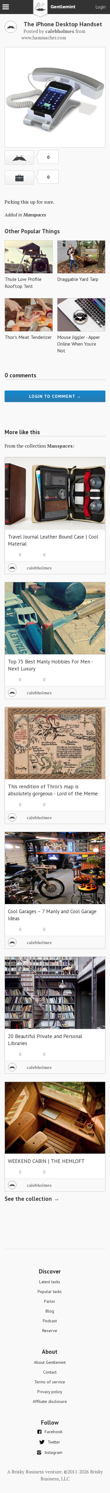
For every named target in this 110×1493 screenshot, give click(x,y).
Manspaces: (60, 446)
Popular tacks (50, 1291)
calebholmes (39, 568)
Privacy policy (49, 1391)
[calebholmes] (11, 31)
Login (101, 7)
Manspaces (34, 215)
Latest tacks (49, 1281)
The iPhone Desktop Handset (63, 24)
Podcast (50, 1321)
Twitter (54, 1442)
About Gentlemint (50, 1362)
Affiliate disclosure (50, 1401)
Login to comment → (55, 396)
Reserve (49, 1330)
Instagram (53, 1452)
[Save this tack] (19, 178)
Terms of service (49, 1382)
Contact (50, 1372)
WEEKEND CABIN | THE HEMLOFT (46, 1161)
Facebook (53, 1431)
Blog (50, 1311)
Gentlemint (55, 11)
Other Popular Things (32, 231)
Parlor (49, 1301)
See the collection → (32, 1198)
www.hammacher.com (43, 38)
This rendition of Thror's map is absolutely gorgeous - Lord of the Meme (53, 790)
